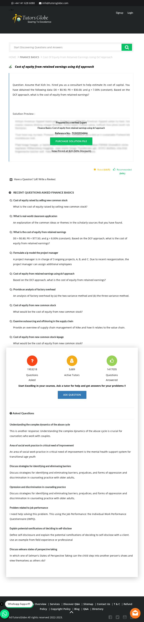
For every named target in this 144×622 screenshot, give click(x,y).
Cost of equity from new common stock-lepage (38, 337)
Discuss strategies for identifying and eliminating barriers (40, 466)
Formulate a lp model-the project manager (35, 253)
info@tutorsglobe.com (55, 3)
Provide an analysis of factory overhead (34, 289)
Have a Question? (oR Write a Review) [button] (34, 179)
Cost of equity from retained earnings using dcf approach (43, 274)
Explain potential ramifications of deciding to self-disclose (41, 528)
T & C (117, 604)
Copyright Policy (61, 609)
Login (130, 13)
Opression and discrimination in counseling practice (38, 487)
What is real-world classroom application (35, 216)
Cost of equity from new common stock (34, 305)
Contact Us (103, 604)
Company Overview (34, 604)
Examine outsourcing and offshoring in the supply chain (43, 321)
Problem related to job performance (29, 508)
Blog (77, 609)
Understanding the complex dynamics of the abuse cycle (40, 425)
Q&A (86, 609)
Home (12, 57)
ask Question (72, 394)
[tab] (71, 179)
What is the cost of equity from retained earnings (39, 232)
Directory (97, 609)
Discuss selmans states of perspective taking (33, 549)
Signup (119, 13)
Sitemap (88, 604)
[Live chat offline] (135, 613)
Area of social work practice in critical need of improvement (42, 445)
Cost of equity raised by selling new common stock (40, 200)
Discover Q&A (71, 604)
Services (55, 604)
